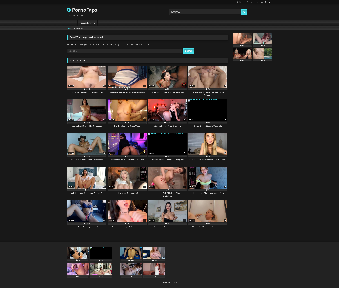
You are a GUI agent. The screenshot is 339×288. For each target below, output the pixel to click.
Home (72, 23)
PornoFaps (84, 10)
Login (257, 2)
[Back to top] (331, 280)
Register (268, 2)
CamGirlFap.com (87, 23)
